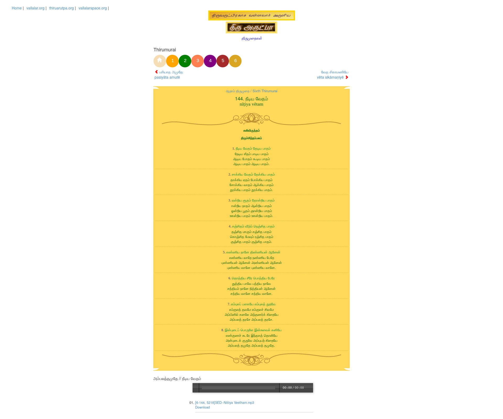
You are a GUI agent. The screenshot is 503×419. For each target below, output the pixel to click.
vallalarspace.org (93, 7)
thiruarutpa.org (61, 7)
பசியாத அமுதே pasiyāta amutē (169, 74)
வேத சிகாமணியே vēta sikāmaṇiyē (332, 74)
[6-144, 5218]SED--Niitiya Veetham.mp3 (225, 402)
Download (203, 407)
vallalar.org (35, 7)
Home (17, 7)
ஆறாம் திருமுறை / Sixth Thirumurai (251, 90)
